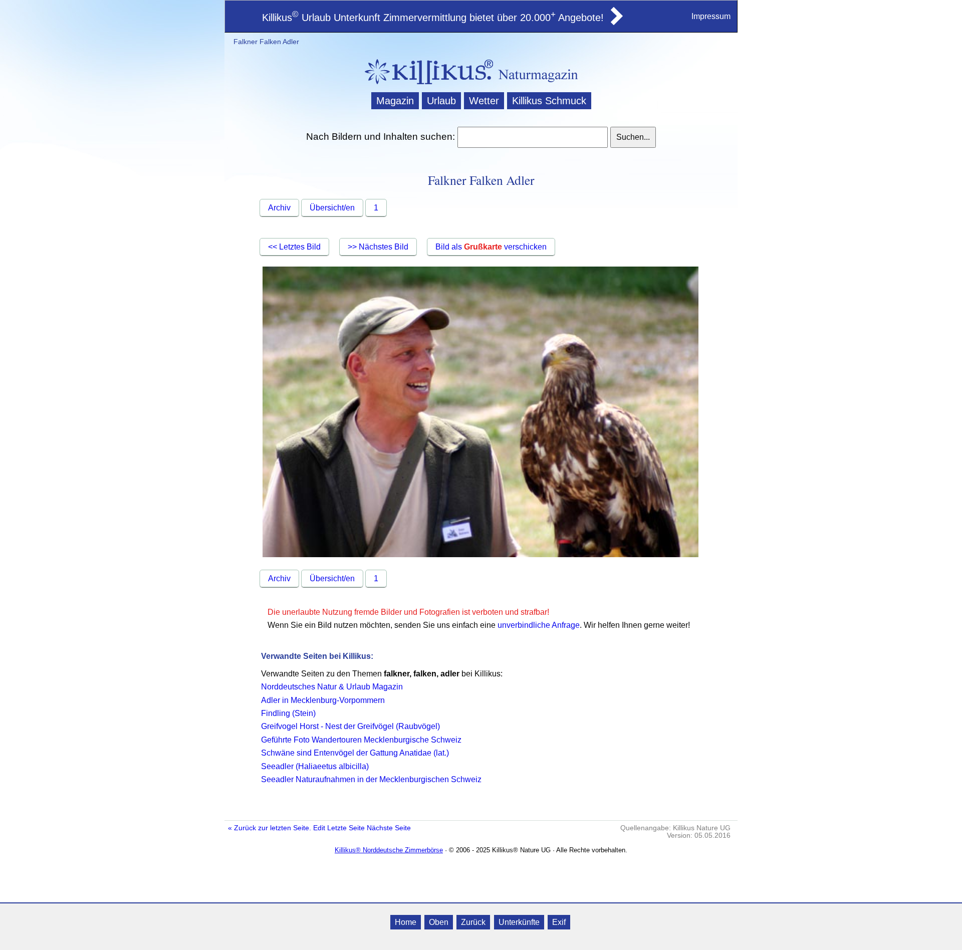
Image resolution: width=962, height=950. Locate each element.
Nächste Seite (389, 828)
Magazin (395, 100)
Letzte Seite (346, 828)
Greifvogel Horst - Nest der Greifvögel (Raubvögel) (350, 726)
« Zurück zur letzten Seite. (269, 828)
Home (405, 922)
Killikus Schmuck (549, 100)
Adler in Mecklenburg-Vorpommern (323, 700)
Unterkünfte (519, 922)
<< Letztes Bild (294, 247)
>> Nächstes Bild (378, 247)
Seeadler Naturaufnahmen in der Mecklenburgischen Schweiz (371, 779)
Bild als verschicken (491, 247)
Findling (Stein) (288, 713)
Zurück (473, 922)
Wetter (484, 100)
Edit (319, 828)
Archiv (279, 207)
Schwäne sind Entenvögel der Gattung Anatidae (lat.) (355, 753)
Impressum (711, 16)
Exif (559, 922)
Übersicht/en (332, 207)
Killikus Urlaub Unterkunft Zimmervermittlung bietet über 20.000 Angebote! (433, 17)
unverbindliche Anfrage (539, 625)
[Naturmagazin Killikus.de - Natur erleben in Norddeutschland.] (426, 85)
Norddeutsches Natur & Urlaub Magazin (332, 686)
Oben (438, 922)
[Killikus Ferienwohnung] (616, 22)
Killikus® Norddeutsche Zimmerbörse (389, 850)
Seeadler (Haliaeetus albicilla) (315, 766)
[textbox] (532, 137)
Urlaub (441, 100)
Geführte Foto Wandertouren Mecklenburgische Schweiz (361, 740)
